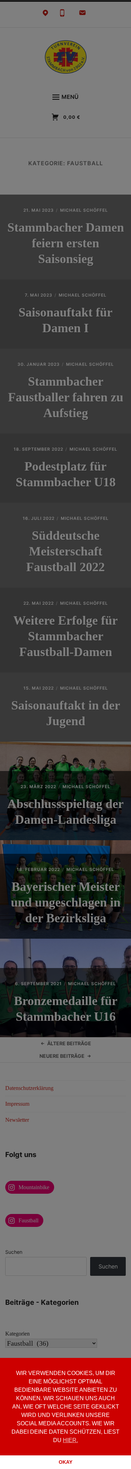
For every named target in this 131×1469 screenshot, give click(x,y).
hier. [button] (70, 1440)
